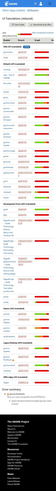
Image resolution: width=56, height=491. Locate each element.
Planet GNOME (13, 484)
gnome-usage (9, 151)
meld (5, 57)
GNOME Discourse (15, 465)
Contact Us (12, 441)
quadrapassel (9, 336)
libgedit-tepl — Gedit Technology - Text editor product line (9, 285)
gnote (5, 156)
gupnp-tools (8, 172)
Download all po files (42, 24)
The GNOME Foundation (17, 444)
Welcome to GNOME (15, 432)
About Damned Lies (15, 426)
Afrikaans (32, 10)
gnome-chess (9, 103)
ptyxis (5, 296)
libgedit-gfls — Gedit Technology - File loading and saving (9, 247)
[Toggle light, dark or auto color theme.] (36, 3)
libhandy (7, 186)
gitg (5, 215)
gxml (5, 181)
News (10, 474)
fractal (6, 92)
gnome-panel (9, 365)
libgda (6, 382)
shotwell (7, 192)
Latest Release (13, 481)
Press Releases (13, 478)
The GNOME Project (18, 421)
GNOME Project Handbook (18, 459)
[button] (41, 3)
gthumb (6, 161)
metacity (7, 370)
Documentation (14, 456)
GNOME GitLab (13, 468)
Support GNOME (14, 435)
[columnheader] (9, 40)
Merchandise (12, 438)
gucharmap (8, 167)
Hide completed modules (43, 32)
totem (6, 197)
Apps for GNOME (14, 462)
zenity (6, 302)
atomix (6, 314)
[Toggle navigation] (50, 3)
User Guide (19, 24)
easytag (6, 69)
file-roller (7, 83)
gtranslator (8, 52)
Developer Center (15, 453)
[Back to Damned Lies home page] (11, 3)
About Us (11, 429)
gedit (5, 209)
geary (5, 97)
